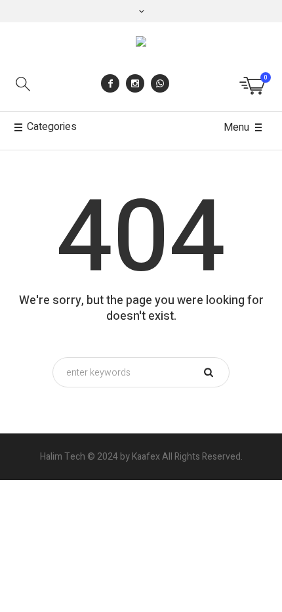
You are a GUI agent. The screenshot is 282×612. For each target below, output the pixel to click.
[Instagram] (135, 83)
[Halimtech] (141, 43)
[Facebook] (110, 83)
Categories (52, 127)
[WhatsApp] (160, 83)
